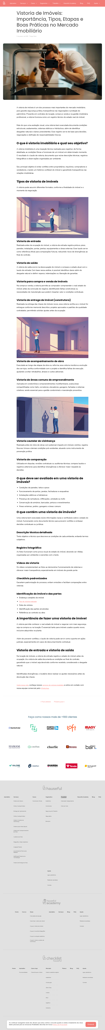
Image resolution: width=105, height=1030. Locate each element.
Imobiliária (48, 801)
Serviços (23, 3)
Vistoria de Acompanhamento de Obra (21, 831)
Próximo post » (59, 702)
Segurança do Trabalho (51, 811)
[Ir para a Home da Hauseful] (4, 3)
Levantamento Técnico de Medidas (20, 851)
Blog (81, 3)
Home (16, 912)
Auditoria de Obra (18, 837)
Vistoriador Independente (67, 801)
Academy (46, 900)
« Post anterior (45, 702)
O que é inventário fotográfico (37, 931)
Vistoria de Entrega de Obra (21, 862)
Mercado (48, 968)
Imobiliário (48, 977)
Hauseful (46, 787)
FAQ (88, 3)
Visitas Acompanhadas (19, 806)
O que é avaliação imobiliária (37, 936)
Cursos (24, 912)
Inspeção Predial (18, 847)
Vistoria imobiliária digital (52, 972)
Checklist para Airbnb (36, 972)
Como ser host (64, 806)
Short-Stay (48, 987)
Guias (31, 912)
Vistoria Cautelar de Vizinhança (19, 821)
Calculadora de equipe (35, 916)
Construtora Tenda (37, 801)
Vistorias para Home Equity (20, 826)
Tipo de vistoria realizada (28, 601)
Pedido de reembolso (52, 880)
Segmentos (43, 3)
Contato (49, 885)
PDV (47, 998)
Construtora (49, 806)
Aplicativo (13, 3)
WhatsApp (45, 688)
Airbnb (47, 992)
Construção (49, 982)
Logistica (48, 1003)
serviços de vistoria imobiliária (53, 685)
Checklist (46, 956)
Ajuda (96, 3)
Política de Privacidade (60, 1025)
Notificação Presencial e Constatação (20, 857)
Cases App (34, 968)
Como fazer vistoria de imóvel (37, 921)
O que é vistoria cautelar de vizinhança (37, 941)
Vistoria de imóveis (18, 801)
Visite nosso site (23, 685)
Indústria (48, 1008)
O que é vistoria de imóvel (36, 926)
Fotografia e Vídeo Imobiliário (21, 842)
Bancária (48, 821)
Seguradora (48, 816)
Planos (64, 968)
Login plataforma (51, 875)
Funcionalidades (23, 972)
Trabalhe (55, 3)
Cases (33, 3)
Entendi (91, 1024)
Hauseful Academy (70, 3)
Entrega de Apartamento (20, 811)
